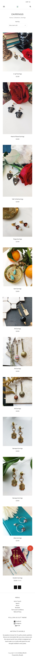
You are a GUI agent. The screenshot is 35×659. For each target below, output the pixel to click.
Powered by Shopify (17, 655)
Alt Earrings (17, 329)
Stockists (17, 608)
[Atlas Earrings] (17, 521)
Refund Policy (17, 612)
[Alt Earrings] (17, 311)
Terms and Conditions (17, 610)
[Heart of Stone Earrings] (17, 108)
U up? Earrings (17, 74)
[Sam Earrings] (17, 266)
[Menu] (4, 6)
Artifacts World (22, 653)
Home (11, 18)
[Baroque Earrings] (17, 431)
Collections (17, 18)
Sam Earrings (17, 289)
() (28, 2)
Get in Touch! (17, 601)
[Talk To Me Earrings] (17, 171)
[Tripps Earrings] (17, 222)
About (17, 605)
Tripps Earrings (17, 239)
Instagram (18, 623)
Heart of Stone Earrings (17, 137)
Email (18, 626)
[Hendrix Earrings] (17, 561)
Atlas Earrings (18, 538)
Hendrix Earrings (17, 578)
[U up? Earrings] (17, 52)
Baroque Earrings (18, 448)
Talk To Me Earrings (17, 199)
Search (17, 603)
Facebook (18, 621)
